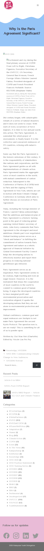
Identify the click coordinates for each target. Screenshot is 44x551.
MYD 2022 (13, 460)
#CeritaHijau (15, 411)
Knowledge (11, 350)
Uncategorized (15, 496)
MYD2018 (13, 478)
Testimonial (14, 493)
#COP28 (13, 414)
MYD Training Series (18, 466)
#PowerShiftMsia (17, 426)
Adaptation (14, 429)
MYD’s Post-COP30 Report (16, 386)
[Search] (37, 365)
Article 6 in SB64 (12, 380)
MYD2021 (13, 481)
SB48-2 (12, 484)
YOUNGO (13, 502)
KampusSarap (15, 451)
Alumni (12, 432)
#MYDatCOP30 (16, 423)
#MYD (12, 420)
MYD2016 (22, 350)
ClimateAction (15, 438)
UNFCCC (13, 499)
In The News (15, 447)
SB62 (11, 487)
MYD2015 (13, 469)
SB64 (11, 490)
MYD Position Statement (20, 463)
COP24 (12, 441)
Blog (11, 435)
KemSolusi (14, 454)
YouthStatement (16, 506)
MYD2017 (13, 475)
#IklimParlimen (16, 417)
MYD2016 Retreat (14, 361)
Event (11, 445)
